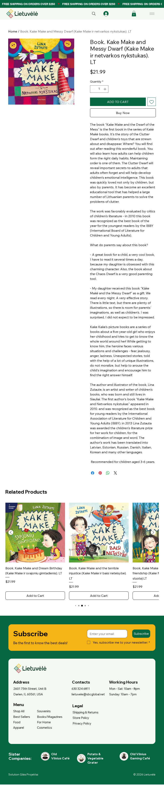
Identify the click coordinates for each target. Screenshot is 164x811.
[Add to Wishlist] (151, 102)
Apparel (18, 727)
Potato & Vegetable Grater (95, 758)
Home (12, 31)
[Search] (94, 13)
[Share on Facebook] (92, 473)
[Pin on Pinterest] (100, 473)
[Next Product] (153, 532)
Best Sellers (21, 717)
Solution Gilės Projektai (23, 774)
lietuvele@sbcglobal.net (88, 694)
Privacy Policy (82, 723)
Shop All (18, 711)
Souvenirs (44, 711)
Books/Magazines (49, 717)
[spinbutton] (99, 89)
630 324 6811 (81, 689)
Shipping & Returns (85, 712)
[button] (134, 13)
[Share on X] (115, 473)
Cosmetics (44, 727)
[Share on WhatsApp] (107, 473)
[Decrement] (93, 89)
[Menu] (152, 14)
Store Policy (81, 718)
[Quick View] (35, 532)
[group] (82, 551)
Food (16, 722)
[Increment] (105, 89)
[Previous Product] (10, 532)
